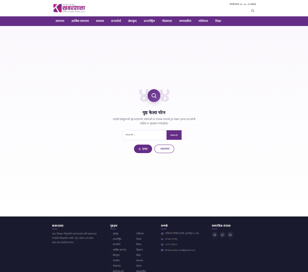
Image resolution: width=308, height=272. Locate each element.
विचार (138, 244)
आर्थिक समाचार (80, 21)
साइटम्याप (164, 149)
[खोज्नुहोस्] (252, 10)
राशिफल (203, 21)
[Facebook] (215, 235)
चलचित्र (116, 261)
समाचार (60, 21)
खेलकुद (132, 21)
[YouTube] (230, 235)
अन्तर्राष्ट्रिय (149, 21)
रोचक (138, 239)
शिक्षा (218, 21)
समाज (138, 266)
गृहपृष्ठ (145, 149)
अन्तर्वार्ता (116, 21)
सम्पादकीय (185, 21)
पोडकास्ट (167, 21)
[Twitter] (222, 235)
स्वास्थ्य (100, 21)
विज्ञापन (139, 250)
